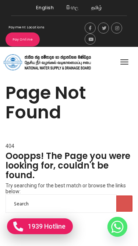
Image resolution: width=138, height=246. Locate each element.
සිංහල (72, 7)
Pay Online (23, 39)
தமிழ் (96, 7)
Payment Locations (26, 27)
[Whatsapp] (117, 227)
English (45, 7)
